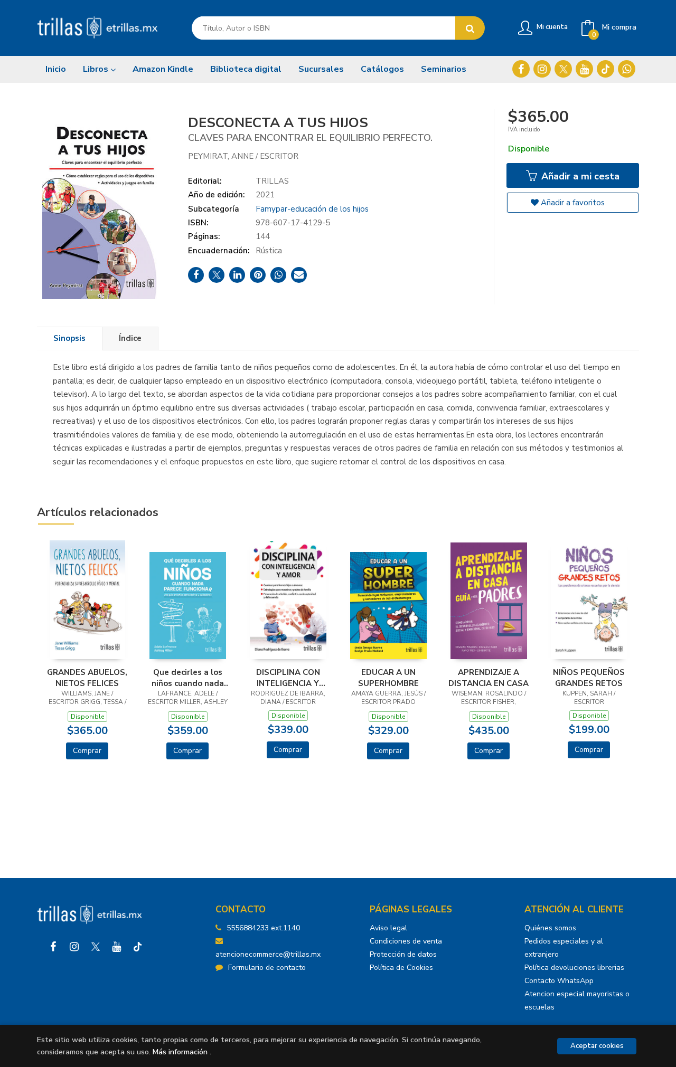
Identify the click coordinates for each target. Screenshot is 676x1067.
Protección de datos (403, 954)
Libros (96, 69)
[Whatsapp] (626, 69)
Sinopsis (69, 338)
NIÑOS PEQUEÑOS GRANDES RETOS (589, 677)
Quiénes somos (550, 928)
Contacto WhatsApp (559, 981)
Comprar (87, 751)
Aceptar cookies (597, 1046)
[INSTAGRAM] (542, 69)
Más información (180, 1052)
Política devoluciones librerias (574, 968)
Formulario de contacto (267, 968)
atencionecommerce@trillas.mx (268, 954)
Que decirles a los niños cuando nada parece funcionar (188, 677)
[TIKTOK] (605, 69)
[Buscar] (470, 28)
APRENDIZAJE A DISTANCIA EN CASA (488, 677)
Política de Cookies (401, 968)
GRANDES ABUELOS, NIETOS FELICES (87, 677)
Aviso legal (388, 928)
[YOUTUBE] (584, 69)
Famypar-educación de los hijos (312, 209)
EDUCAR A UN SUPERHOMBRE (388, 677)
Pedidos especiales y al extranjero (563, 947)
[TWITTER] (563, 69)
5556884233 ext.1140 (263, 928)
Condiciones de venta (406, 941)
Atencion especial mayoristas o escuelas (577, 1000)
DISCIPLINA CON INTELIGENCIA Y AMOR (288, 677)
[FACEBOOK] (521, 69)
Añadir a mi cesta (579, 176)
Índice (130, 338)
